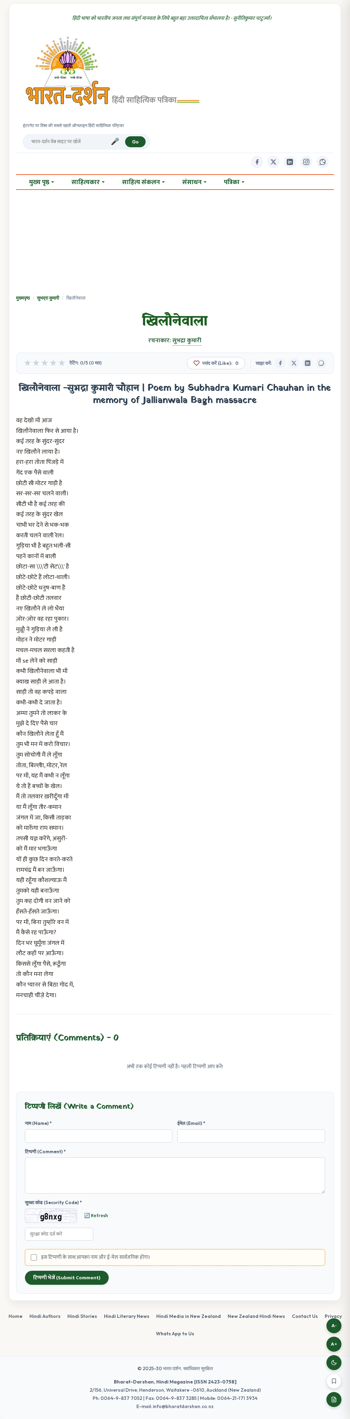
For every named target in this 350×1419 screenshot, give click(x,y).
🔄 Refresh (96, 1216)
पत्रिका (232, 182)
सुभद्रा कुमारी (48, 298)
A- (334, 1325)
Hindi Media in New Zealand (188, 1316)
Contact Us (305, 1316)
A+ (334, 1344)
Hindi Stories (82, 1316)
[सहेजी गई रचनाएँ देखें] (333, 1399)
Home (16, 1316)
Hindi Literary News (126, 1316)
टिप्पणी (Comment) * (45, 1151)
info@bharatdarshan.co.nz (183, 1406)
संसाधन (192, 182)
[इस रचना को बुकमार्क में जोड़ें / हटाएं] (333, 1381)
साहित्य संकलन (141, 182)
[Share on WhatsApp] (321, 363)
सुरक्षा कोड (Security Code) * (53, 1202)
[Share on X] (293, 363)
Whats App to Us (175, 1334)
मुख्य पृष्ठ (39, 182)
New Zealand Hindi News (256, 1316)
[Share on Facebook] (280, 363)
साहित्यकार (85, 182)
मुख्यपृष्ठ (23, 298)
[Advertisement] (175, 243)
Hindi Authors (44, 1316)
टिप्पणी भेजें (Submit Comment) (66, 1277)
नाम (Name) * (38, 1123)
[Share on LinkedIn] (307, 363)
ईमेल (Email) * (191, 1123)
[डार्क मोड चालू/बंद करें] (333, 1362)
